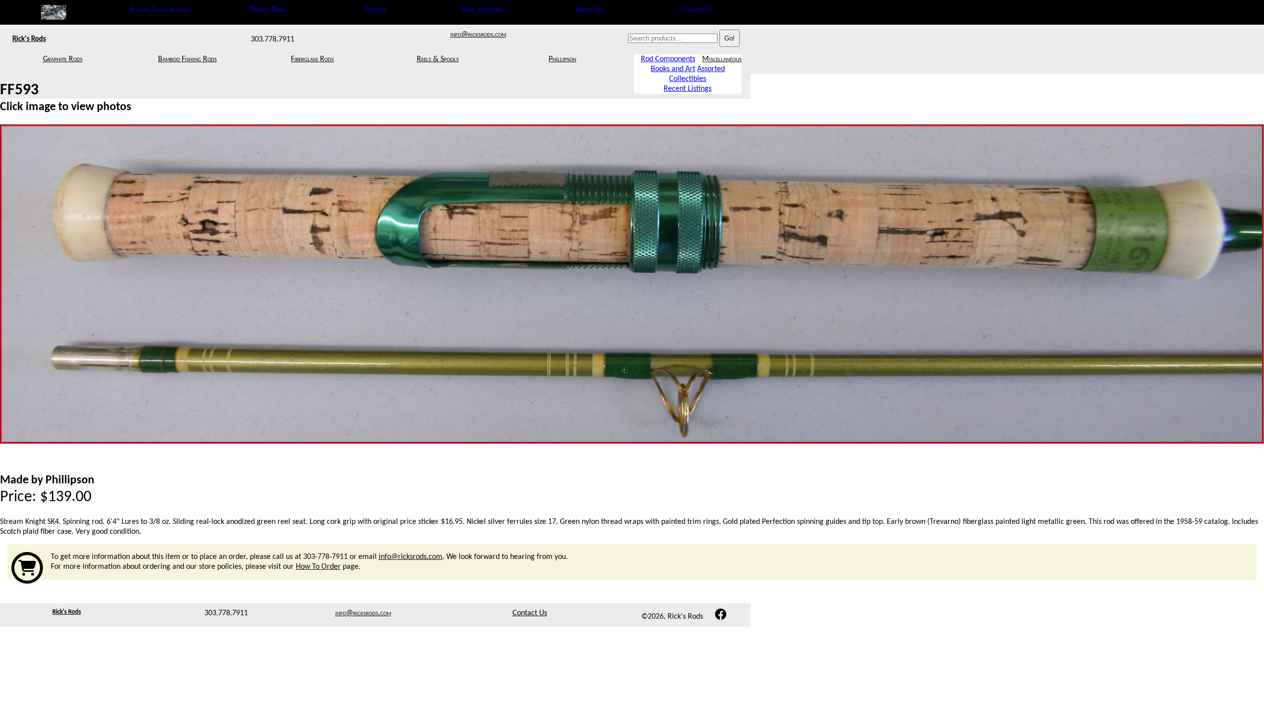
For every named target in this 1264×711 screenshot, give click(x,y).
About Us (590, 10)
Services (375, 10)
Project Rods (268, 10)
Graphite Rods (62, 59)
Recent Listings (687, 89)
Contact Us (696, 10)
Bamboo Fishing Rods (187, 59)
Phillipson (562, 59)
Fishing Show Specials (161, 10)
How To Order (318, 567)
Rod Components (668, 59)
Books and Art (673, 69)
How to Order (482, 10)
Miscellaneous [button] (722, 59)
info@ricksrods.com (478, 35)
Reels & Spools (438, 59)
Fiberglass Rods (312, 59)
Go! (729, 38)
